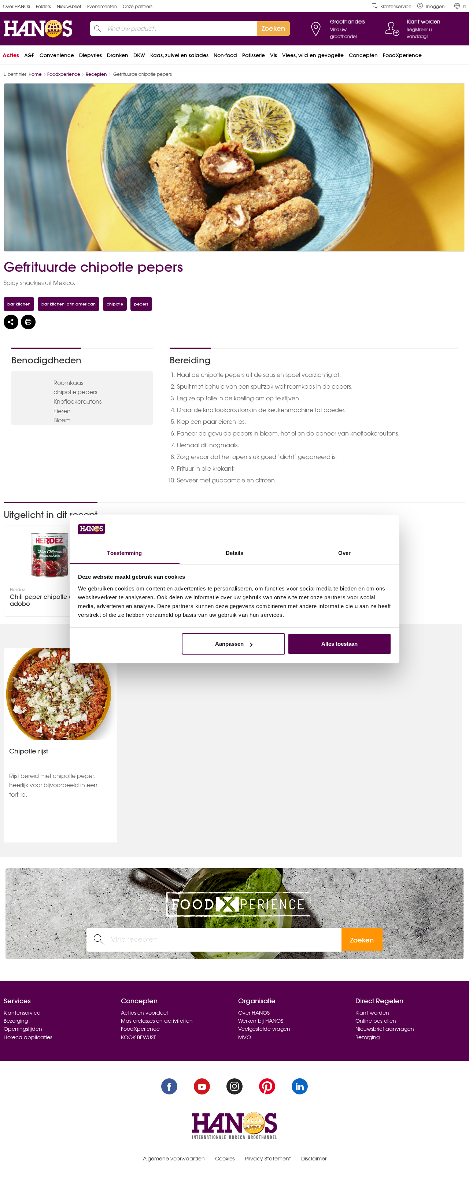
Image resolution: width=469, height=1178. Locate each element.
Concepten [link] (363, 55)
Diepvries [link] (90, 55)
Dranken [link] (117, 55)
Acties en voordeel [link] (144, 1012)
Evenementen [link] (102, 6)
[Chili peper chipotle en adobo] (49, 555)
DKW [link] (139, 55)
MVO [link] (244, 1037)
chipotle (115, 304)
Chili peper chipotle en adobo (43, 600)
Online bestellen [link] (375, 1021)
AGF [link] (29, 55)
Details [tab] (235, 553)
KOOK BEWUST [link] (138, 1037)
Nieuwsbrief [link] (69, 6)
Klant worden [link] (372, 1012)
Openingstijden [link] (23, 1029)
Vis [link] (273, 55)
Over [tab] (344, 553)
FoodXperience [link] (402, 55)
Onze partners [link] (137, 6)
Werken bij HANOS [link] (260, 1021)
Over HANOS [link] (16, 6)
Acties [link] (11, 55)
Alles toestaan (339, 644)
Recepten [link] (96, 74)
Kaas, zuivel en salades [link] (179, 55)
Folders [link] (43, 6)
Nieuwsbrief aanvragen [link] (384, 1029)
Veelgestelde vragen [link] (264, 1029)
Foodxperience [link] (63, 74)
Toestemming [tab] (124, 553)
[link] (430, 6)
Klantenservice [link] (395, 6)
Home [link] (35, 74)
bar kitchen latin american (68, 304)
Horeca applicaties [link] (28, 1037)
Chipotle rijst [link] (28, 751)
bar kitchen (18, 304)
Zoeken (362, 940)
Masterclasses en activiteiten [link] (157, 1021)
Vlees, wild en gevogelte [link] (313, 55)
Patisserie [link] (253, 55)
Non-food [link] (225, 55)
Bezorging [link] (16, 1021)
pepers (141, 304)
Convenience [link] (57, 55)
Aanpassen (229, 644)
